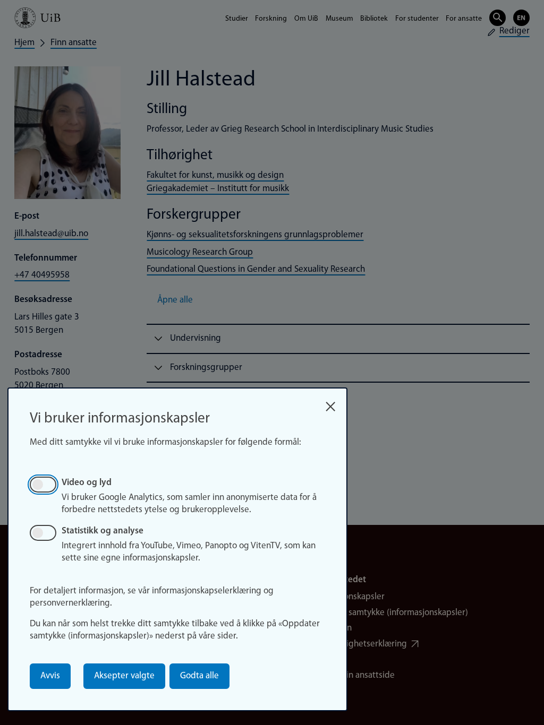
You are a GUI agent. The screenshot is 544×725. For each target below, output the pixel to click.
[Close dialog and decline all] (330, 403)
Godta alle (199, 675)
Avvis (50, 675)
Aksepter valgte (124, 675)
